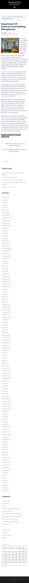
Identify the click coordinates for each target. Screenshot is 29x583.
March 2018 (5, 455)
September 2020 (6, 378)
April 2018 (5, 452)
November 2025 (6, 220)
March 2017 (5, 485)
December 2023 (6, 279)
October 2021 (5, 345)
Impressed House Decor (8, 187)
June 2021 (5, 355)
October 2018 (5, 437)
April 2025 (5, 238)
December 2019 (6, 401)
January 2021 (5, 368)
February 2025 (6, 243)
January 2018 (5, 460)
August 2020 (5, 381)
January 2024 (6, 276)
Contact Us (5, 532)
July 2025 (4, 230)
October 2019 (5, 406)
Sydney (14, 580)
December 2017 (6, 462)
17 (4, 558)
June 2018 (5, 447)
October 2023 (6, 284)
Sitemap (4, 537)
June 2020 (5, 386)
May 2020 (5, 388)
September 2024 (6, 256)
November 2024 (6, 251)
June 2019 (5, 416)
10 (4, 555)
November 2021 (6, 342)
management (5, 136)
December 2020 (6, 370)
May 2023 (5, 297)
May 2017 (4, 480)
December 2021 (6, 340)
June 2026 (5, 202)
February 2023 (6, 304)
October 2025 (6, 223)
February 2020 (6, 396)
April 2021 (5, 360)
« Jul (3, 566)
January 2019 (5, 429)
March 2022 (5, 332)
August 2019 (5, 411)
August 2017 (5, 472)
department (11, 134)
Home (3, 16)
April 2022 (5, 330)
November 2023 (6, 281)
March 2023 (5, 302)
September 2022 (6, 317)
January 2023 (6, 307)
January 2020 (6, 398)
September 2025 (6, 225)
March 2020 (5, 393)
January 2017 (5, 490)
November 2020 (6, 373)
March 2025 (5, 240)
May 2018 (4, 449)
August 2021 (5, 350)
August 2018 (5, 442)
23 (25, 558)
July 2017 (4, 475)
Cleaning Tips (5, 501)
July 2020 (4, 383)
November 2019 (6, 404)
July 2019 (4, 414)
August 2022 (5, 319)
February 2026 (6, 212)
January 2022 (6, 337)
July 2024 (4, 261)
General (4, 506)
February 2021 (6, 365)
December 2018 (6, 432)
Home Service (6, 524)
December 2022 (6, 309)
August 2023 (5, 289)
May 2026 (5, 205)
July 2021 (4, 353)
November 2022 (6, 312)
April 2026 (5, 207)
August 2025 (5, 228)
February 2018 (6, 457)
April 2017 (4, 483)
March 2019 (5, 424)
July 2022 (4, 322)
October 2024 (6, 253)
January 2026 (6, 215)
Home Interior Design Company (10, 521)
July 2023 (4, 291)
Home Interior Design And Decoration (12, 513)
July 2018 (4, 444)
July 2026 (4, 200)
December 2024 (6, 248)
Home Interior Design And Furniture (11, 516)
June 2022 (5, 325)
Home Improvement (7, 511)
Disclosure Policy (6, 535)
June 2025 (5, 233)
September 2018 (6, 439)
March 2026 (5, 210)
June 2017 (5, 477)
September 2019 (6, 409)
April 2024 (5, 269)
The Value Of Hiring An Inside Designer (12, 180)
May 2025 (5, 235)
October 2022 (6, 314)
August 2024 (5, 258)
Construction (5, 503)
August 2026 (5, 197)
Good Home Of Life (14, 2)
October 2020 (6, 376)
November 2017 (6, 465)
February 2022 (6, 335)
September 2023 (6, 286)
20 (14, 558)
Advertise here (6, 530)
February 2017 (6, 488)
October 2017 (5, 467)
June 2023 (5, 294)
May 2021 (4, 358)
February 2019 (6, 426)
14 (18, 555)
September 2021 (6, 348)
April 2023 (5, 299)
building (4, 134)
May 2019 (4, 419)
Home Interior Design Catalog (9, 34)
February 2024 (6, 274)
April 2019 (5, 421)
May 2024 (5, 266)
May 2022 (5, 327)
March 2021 (5, 363)
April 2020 (5, 391)
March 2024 (5, 271)
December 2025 (6, 218)
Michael (5, 32)
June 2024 (5, 263)
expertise (18, 134)
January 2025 (6, 246)
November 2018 (6, 434)
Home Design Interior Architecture (11, 508)
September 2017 (6, 470)
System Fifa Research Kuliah (9, 177)
